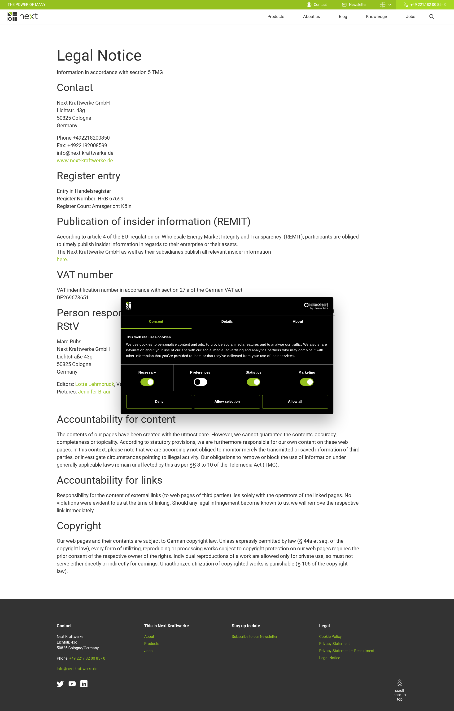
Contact (320, 4)
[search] (432, 16)
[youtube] (72, 683)
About (149, 636)
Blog (343, 16)
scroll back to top (399, 695)
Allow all (295, 402)
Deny (159, 402)
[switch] (200, 382)
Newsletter (358, 4)
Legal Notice (329, 658)
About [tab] (298, 322)
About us (311, 16)
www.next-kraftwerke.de (85, 160)
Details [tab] (227, 322)
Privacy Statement (334, 643)
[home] (23, 16)
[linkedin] (83, 683)
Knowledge (376, 16)
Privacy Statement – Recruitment (346, 651)
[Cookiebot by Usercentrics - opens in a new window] (307, 305)
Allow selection (227, 402)
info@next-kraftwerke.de (77, 669)
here (62, 259)
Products (275, 16)
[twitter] (60, 683)
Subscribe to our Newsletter (254, 636)
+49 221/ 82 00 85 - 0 (428, 4)
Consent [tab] (156, 322)
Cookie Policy (330, 636)
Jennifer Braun (94, 392)
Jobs (410, 16)
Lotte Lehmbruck (94, 384)
